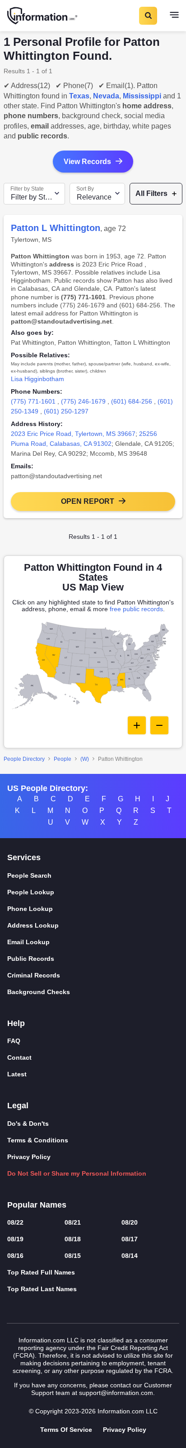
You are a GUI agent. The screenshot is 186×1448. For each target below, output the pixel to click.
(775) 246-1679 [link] (83, 401)
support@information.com (116, 1392)
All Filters (151, 193)
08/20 (129, 1222)
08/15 (73, 1255)
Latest (17, 1074)
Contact (19, 1057)
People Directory (24, 759)
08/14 (129, 1255)
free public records (136, 609)
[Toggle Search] (147, 16)
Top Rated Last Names (42, 1289)
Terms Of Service (66, 1429)
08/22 (15, 1222)
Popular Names (36, 1204)
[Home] (43, 16)
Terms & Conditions (37, 1140)
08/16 (15, 1255)
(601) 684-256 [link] (131, 401)
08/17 (129, 1239)
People (62, 759)
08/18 (73, 1239)
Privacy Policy (29, 1156)
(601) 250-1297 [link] (66, 411)
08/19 (15, 1239)
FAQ (13, 1040)
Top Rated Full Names (41, 1272)
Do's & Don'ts (28, 1123)
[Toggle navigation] (174, 16)
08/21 (73, 1222)
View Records (87, 161)
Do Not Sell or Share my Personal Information (76, 1173)
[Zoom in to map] (137, 725)
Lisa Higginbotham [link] (37, 378)
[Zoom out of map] (159, 725)
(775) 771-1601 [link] (33, 401)
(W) (84, 759)
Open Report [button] (87, 501)
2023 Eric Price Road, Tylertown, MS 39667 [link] (73, 433)
